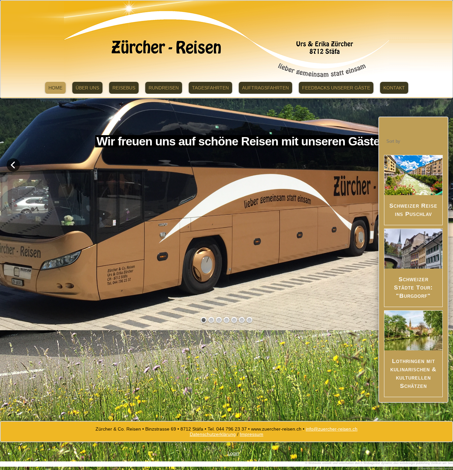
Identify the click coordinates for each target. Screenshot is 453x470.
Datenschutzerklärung (213, 434)
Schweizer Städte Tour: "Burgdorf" (413, 287)
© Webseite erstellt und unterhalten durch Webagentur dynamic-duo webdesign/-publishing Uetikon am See (379, 463)
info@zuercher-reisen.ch (331, 429)
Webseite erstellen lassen (435, 468)
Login (233, 453)
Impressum (251, 434)
